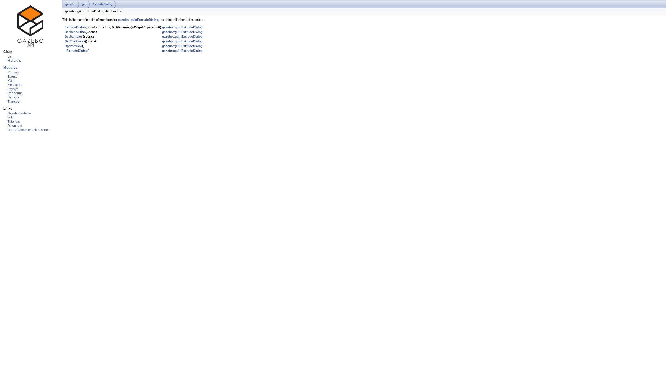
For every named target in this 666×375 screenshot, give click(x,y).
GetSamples (74, 37)
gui (84, 4)
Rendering (15, 93)
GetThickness (75, 41)
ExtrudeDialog (102, 4)
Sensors (13, 97)
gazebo (70, 4)
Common (14, 72)
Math (11, 81)
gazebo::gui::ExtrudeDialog (138, 20)
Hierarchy (14, 61)
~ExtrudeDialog (76, 51)
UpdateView (73, 46)
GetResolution (75, 32)
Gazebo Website (19, 113)
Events (12, 76)
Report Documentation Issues (28, 130)
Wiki (11, 117)
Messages (15, 85)
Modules (10, 68)
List (10, 56)
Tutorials (14, 121)
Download (15, 126)
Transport (14, 101)
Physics (13, 89)
